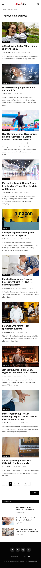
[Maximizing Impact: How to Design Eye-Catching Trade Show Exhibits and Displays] (20, 169)
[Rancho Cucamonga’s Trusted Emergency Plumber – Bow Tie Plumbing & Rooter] (20, 265)
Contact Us (15, 556)
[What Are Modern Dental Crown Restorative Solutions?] (8, 521)
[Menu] (3, 3)
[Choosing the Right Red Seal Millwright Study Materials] (20, 447)
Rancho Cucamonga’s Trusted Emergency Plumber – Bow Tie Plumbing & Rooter (17, 282)
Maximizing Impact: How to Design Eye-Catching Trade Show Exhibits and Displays (19, 186)
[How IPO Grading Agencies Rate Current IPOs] (20, 74)
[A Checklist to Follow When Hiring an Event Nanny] (20, 32)
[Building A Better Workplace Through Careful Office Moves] (8, 532)
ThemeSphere (32, 561)
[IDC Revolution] (20, 3)
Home (4, 9)
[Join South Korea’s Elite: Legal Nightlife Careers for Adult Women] (20, 356)
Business (10, 9)
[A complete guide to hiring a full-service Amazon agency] (20, 219)
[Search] (38, 3)
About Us (26, 556)
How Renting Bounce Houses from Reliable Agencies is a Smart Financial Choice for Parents (19, 137)
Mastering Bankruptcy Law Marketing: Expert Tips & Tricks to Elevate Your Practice (19, 416)
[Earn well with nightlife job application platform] (20, 312)
